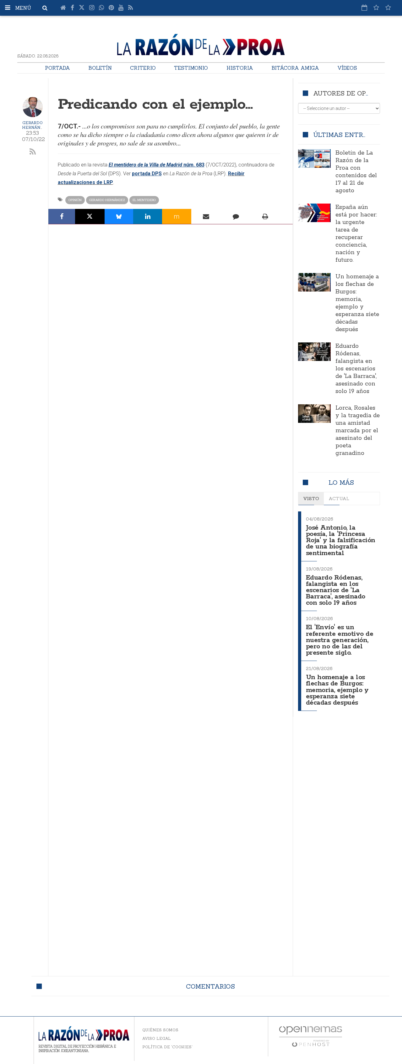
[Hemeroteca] (364, 7)
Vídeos (347, 68)
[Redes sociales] (376, 7)
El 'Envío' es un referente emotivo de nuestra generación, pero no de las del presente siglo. (339, 640)
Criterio (143, 68)
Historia (239, 68)
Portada (57, 68)
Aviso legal (156, 1038)
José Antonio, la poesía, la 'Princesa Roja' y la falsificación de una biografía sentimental (340, 541)
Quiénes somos (160, 1030)
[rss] (32, 152)
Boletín (100, 68)
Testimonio (191, 68)
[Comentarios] (236, 216)
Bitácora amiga (295, 68)
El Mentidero (144, 200)
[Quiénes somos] (388, 7)
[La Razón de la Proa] (201, 43)
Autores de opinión (348, 93)
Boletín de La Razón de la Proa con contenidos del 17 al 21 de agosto (356, 171)
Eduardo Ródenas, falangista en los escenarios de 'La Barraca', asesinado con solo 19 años (356, 368)
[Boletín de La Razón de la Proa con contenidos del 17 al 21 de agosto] (314, 158)
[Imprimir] (265, 216)
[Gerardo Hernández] (33, 107)
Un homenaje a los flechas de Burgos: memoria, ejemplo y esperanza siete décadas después (357, 303)
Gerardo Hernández (35, 125)
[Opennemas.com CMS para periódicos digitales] (310, 1036)
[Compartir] (61, 216)
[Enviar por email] (206, 216)
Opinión (75, 200)
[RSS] (130, 7)
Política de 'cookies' (167, 1047)
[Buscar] (44, 7)
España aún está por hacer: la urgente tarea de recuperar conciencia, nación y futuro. (356, 234)
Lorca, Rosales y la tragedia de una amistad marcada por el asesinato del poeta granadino (357, 430)
